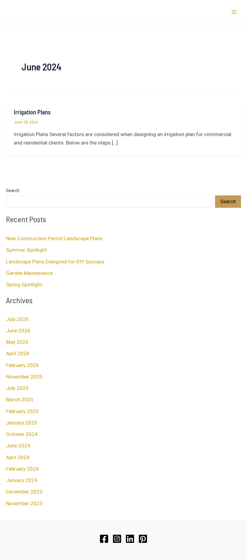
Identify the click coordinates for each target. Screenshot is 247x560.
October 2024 (22, 434)
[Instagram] (117, 538)
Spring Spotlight (24, 285)
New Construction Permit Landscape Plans (54, 238)
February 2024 (22, 469)
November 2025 (24, 377)
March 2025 (19, 400)
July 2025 (17, 388)
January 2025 (21, 423)
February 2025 (22, 411)
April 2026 (18, 353)
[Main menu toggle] (234, 12)
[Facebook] (104, 538)
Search (13, 190)
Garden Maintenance (29, 273)
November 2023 (24, 503)
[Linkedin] (130, 538)
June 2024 (18, 446)
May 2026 (17, 342)
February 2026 (22, 365)
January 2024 (21, 480)
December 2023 (24, 492)
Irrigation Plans (32, 112)
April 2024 (18, 457)
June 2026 (18, 331)
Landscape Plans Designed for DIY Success (55, 262)
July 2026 (17, 319)
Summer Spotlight (26, 250)
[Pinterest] (143, 538)
